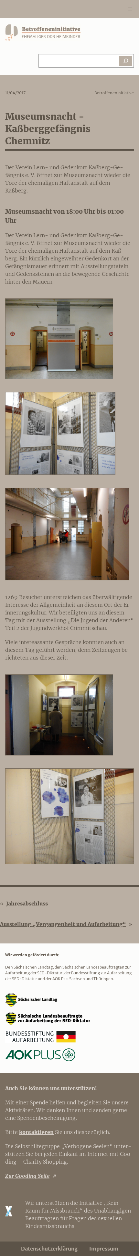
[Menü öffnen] (130, 9)
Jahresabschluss (27, 903)
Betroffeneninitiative (114, 92)
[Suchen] (125, 61)
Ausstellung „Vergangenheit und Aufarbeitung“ (63, 924)
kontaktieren (36, 1132)
